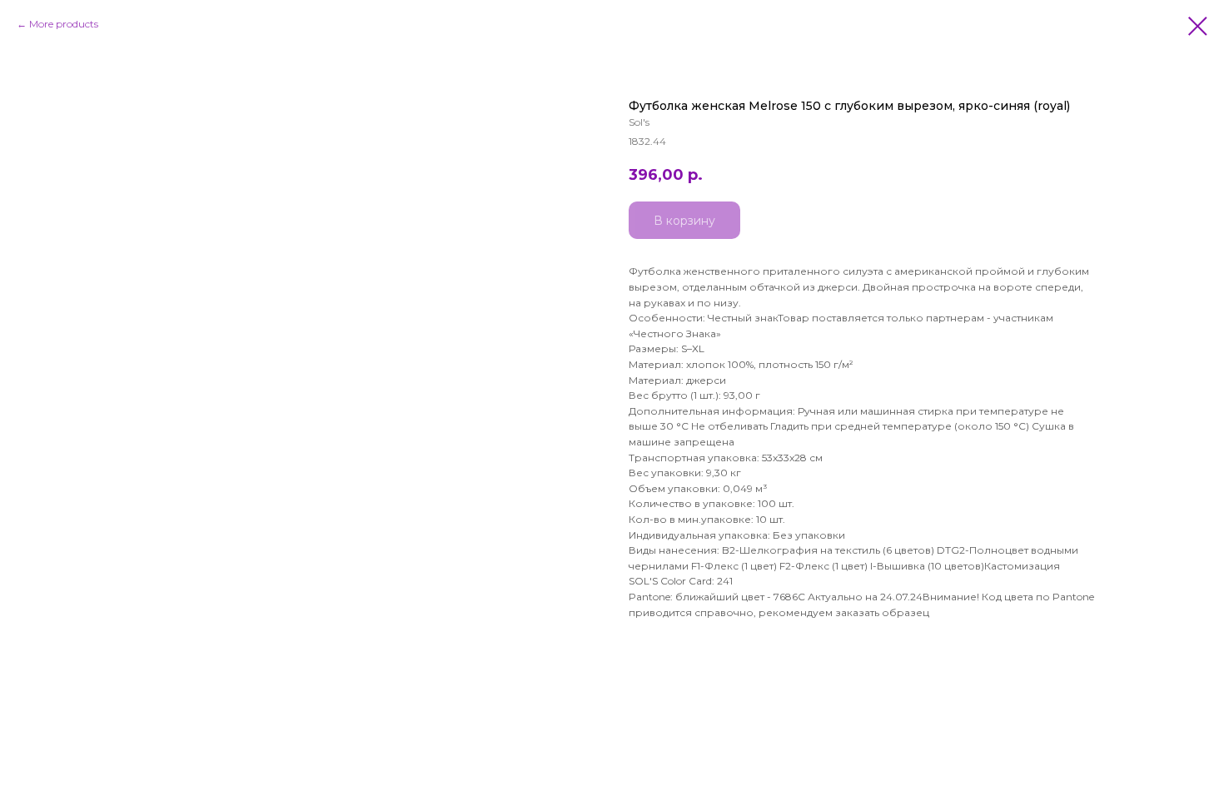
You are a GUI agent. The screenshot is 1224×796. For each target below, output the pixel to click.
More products (63, 23)
